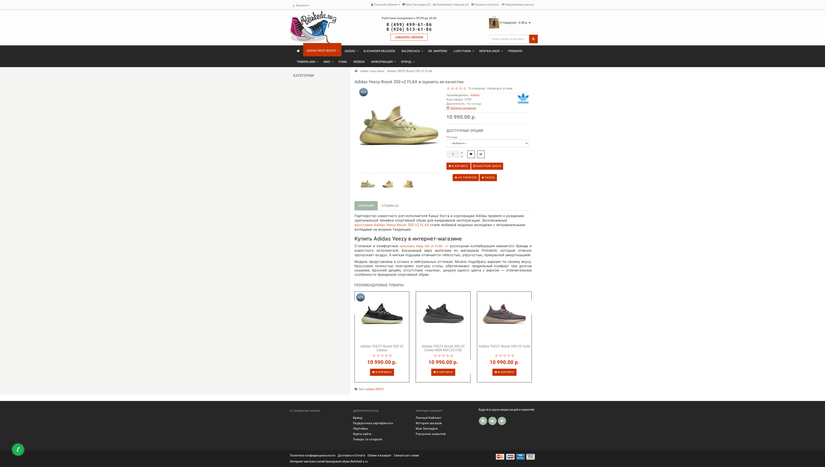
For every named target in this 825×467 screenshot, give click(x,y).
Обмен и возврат (379, 455)
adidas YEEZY (375, 389)
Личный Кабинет (428, 417)
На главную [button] (467, 177)
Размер (452, 137)
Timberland (306, 61)
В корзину (459, 166)
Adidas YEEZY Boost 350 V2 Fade (504, 346)
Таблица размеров (463, 108)
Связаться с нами (406, 455)
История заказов (429, 423)
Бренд (406, 61)
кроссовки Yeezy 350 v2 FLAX (421, 246)
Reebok (359, 61)
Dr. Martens (437, 51)
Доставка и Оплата (351, 455)
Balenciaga (411, 51)
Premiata (515, 51)
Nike (327, 61)
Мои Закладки (427, 428)
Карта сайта (362, 434)
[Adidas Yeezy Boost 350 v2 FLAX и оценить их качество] (367, 184)
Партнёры (360, 428)
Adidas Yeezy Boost (321, 50)
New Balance (489, 51)
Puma (343, 61)
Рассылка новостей (431, 434)
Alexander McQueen (379, 51)
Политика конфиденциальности (312, 455)
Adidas (350, 51)
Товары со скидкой (367, 439)
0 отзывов (476, 88)
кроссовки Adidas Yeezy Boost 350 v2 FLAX (391, 225)
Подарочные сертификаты (373, 423)
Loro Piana (462, 51)
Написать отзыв (499, 88)
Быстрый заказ (488, 166)
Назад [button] (489, 177)
